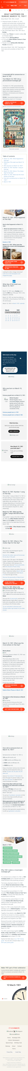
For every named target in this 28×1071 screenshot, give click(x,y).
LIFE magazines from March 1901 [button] (11, 262)
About (13, 1046)
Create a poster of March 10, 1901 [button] (10, 103)
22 (14, 319)
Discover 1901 (8, 847)
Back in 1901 (7, 182)
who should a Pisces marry (12, 566)
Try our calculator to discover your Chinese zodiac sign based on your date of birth (13, 608)
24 (19, 319)
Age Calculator (9, 779)
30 (17, 320)
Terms (14, 1048)
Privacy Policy (9, 1052)
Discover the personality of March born (13, 577)
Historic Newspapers (13, 1040)
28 (12, 320)
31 (19, 320)
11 (13, 10)
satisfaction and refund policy (14, 106)
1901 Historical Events (10, 850)
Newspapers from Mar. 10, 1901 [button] (11, 267)
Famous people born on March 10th (13, 415)
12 (16, 10)
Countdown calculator (15, 795)
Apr (20, 5)
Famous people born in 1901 (11, 412)
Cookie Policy (18, 1052)
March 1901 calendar (19, 303)
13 (18, 10)
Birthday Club (18, 1043)
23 (17, 319)
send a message (14, 431)
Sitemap (7, 1046)
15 (24, 10)
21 (12, 319)
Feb (8, 5)
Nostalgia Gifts (16, 1037)
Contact (19, 1046)
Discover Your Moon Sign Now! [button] (11, 686)
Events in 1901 (7, 242)
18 (6, 319)
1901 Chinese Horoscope (11, 859)
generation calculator (14, 811)
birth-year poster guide (7, 942)
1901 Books (16, 862)
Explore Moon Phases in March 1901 (13, 690)
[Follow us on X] (14, 1031)
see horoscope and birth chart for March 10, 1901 (10, 370)
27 (10, 320)
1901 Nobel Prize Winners (11, 853)
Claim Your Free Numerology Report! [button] (11, 583)
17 (19, 317)
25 (6, 320)
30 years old (17, 771)
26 (8, 320)
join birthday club (17, 456)
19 (8, 319)
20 (10, 319)
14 (21, 10)
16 (27, 10)
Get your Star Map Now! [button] (12, 709)
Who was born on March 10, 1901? (13, 166)
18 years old (10, 771)
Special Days (9, 1043)
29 (14, 320)
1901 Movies (7, 862)
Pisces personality (19, 565)
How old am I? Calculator (14, 776)
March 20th (20, 571)
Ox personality (14, 598)
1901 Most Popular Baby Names (12, 856)
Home (9, 1037)
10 (19, 315)
